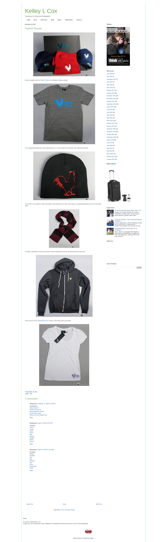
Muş (31, 434)
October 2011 (110, 101)
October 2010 (110, 134)
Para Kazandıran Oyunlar (37, 411)
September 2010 (111, 137)
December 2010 (111, 129)
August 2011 (110, 107)
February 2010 (111, 156)
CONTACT (79, 20)
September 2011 (111, 104)
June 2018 (109, 73)
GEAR (52, 20)
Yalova (31, 427)
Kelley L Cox (41, 11)
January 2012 (110, 93)
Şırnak (31, 429)
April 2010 (109, 151)
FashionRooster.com (43, 320)
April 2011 (109, 118)
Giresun (32, 441)
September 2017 (111, 79)
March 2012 (110, 87)
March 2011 (110, 120)
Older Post (99, 504)
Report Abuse (111, 164)
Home (64, 504)
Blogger (91, 538)
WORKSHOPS (69, 20)
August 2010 (110, 140)
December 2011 (111, 95)
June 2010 (109, 145)
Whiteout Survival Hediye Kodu (38, 415)
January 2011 (110, 126)
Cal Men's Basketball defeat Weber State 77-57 (128, 210)
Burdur (31, 431)
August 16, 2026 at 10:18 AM (45, 449)
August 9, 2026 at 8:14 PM (44, 423)
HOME (28, 20)
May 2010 (109, 148)
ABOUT (60, 20)
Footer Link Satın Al (35, 409)
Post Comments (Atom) (68, 510)
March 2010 (110, 153)
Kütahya (32, 438)
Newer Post (29, 504)
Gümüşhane (33, 466)
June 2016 (109, 82)
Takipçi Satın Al (34, 408)
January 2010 (110, 159)
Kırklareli (32, 461)
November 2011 (111, 98)
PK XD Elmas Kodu (35, 413)
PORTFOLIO (44, 20)
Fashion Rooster (45, 80)
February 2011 (111, 123)
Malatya (32, 436)
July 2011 (109, 109)
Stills (30, 393)
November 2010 (111, 131)
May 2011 (109, 115)
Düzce (31, 464)
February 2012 (111, 90)
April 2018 (109, 76)
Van (31, 459)
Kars (31, 462)
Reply (31, 417)
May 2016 (109, 84)
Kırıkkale (32, 455)
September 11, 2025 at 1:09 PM (46, 403)
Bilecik (31, 439)
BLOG (35, 20)
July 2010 (109, 142)
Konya (31, 432)
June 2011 (109, 112)
